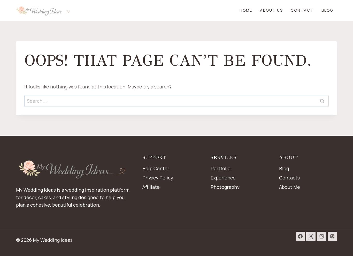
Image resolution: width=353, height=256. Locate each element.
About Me (289, 187)
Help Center (155, 168)
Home (246, 10)
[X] (311, 236)
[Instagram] (321, 236)
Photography (225, 187)
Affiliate (151, 187)
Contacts (289, 178)
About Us (271, 10)
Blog (327, 10)
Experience (223, 178)
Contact (302, 10)
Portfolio (221, 168)
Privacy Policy (157, 178)
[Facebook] (300, 236)
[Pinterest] (332, 236)
